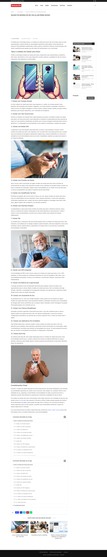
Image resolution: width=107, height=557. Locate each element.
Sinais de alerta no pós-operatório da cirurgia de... (87, 48)
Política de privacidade (55, 552)
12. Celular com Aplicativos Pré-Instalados (26, 455)
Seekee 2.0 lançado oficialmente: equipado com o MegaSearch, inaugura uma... (59, 536)
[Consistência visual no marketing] (39, 527)
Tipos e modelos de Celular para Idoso (23, 420)
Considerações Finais (19, 505)
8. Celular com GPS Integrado (22, 444)
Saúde (47, 5)
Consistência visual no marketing (39, 535)
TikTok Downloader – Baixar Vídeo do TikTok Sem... (88, 84)
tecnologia (23, 400)
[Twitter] (95, 1)
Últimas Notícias (43, 552)
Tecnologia (54, 5)
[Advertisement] (53, 27)
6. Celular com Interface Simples (23, 438)
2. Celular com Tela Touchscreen (23, 426)
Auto (36, 5)
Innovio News (15, 38)
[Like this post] (17, 512)
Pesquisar (76, 95)
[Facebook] (93, 1)
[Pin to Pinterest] (27, 512)
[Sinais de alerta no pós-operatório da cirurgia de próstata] (76, 49)
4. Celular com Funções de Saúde (23, 432)
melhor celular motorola (54, 410)
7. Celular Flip (18, 441)
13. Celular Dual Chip (21, 502)
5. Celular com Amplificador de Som (23, 435)
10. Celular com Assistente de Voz (24, 449)
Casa (41, 5)
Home (12, 11)
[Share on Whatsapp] (31, 512)
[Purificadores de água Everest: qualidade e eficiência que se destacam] (76, 58)
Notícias (62, 5)
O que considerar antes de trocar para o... (87, 76)
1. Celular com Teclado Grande (22, 423)
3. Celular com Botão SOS (21, 429)
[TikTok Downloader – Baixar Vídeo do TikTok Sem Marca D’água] (76, 85)
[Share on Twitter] (24, 512)
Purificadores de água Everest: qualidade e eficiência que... (86, 57)
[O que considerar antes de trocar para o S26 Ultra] (20, 527)
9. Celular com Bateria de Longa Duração (25, 446)
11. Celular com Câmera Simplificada (24, 452)
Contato (69, 5)
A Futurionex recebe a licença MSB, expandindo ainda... (87, 67)
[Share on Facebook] (21, 512)
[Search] (95, 5)
